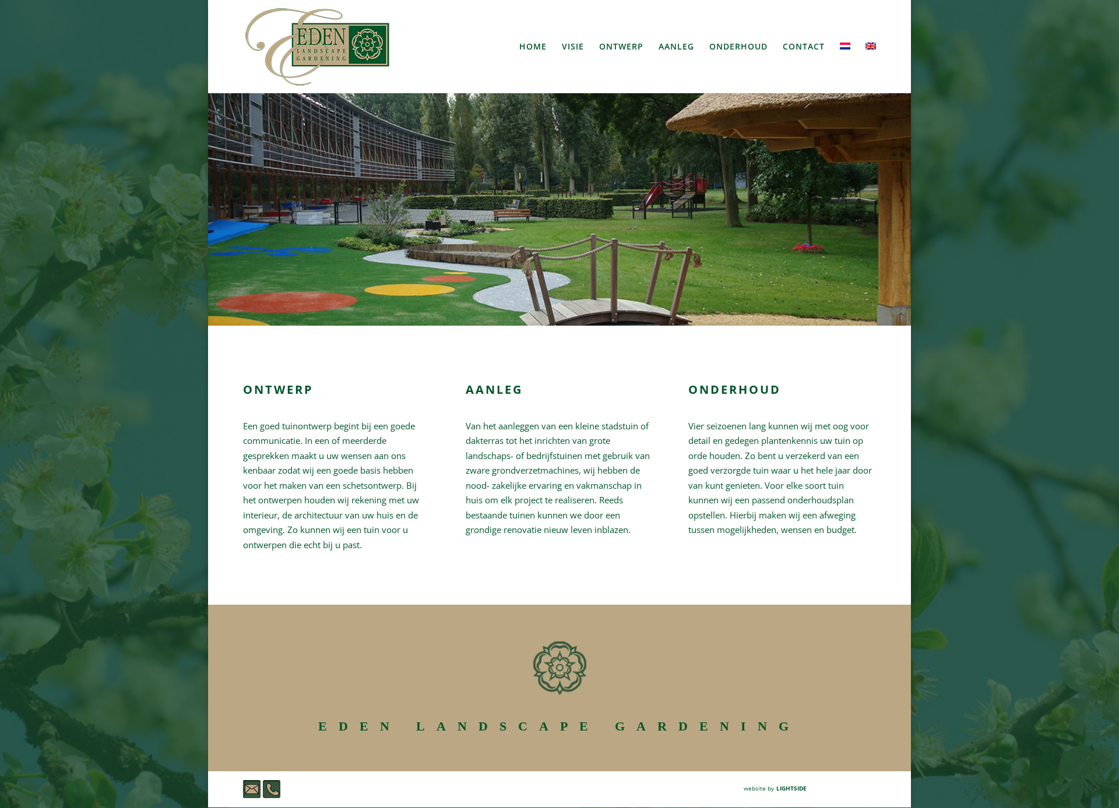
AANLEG (676, 47)
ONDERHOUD (738, 47)
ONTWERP (621, 47)
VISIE (573, 47)
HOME (533, 47)
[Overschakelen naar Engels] (870, 68)
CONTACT (804, 47)
